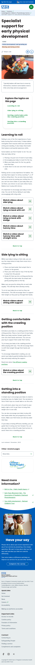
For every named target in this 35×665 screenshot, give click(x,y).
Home (3, 11)
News (3, 599)
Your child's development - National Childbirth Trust (16, 502)
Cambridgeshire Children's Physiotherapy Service (15, 13)
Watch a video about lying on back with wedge (13, 218)
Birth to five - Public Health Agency (15, 489)
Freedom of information (9, 623)
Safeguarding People (8, 641)
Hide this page (7, 2)
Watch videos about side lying (13, 201)
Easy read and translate (26, 2)
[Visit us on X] (14, 654)
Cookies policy (6, 620)
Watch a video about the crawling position (13, 371)
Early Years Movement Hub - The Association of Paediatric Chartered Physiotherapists (16, 495)
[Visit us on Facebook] (3, 654)
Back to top (17, 246)
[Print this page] (27, 52)
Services (9, 11)
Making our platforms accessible (12, 609)
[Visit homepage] (5, 6)
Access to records (7, 617)
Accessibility (5, 605)
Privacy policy (5, 625)
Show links (6, 454)
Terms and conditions (8, 628)
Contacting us (5, 638)
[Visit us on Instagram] (8, 654)
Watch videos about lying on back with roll (14, 209)
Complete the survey (17, 564)
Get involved (5, 596)
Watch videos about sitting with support (13, 301)
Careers (4, 602)
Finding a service (6, 644)
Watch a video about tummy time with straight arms (13, 236)
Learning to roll (13, 106)
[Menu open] (31, 7)
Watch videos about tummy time (13, 227)
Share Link (7, 52)
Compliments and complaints (10, 647)
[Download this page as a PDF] (32, 52)
